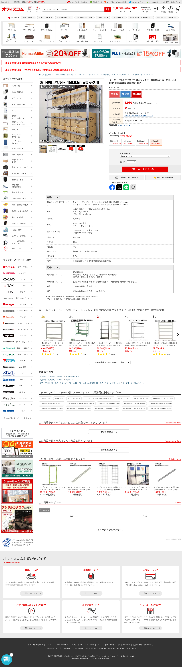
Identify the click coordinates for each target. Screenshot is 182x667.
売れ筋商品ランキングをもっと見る (109, 362)
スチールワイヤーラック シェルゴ (52, 403)
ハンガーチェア (119, 18)
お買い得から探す (153, 41)
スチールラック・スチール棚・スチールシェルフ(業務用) (76, 383)
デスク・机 (11, 30)
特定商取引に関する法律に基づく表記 (112, 648)
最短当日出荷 (97, 2)
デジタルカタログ (124, 645)
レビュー (100, 645)
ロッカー (15, 111)
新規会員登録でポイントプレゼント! (146, 9)
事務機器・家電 (153, 30)
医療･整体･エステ (18, 192)
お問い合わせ (176, 2)
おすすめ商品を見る (109, 432)
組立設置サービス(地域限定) (117, 2)
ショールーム (50, 645)
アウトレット (17, 249)
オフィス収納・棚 (46, 383)
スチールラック (45, 398)
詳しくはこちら (31, 593)
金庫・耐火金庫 (82, 41)
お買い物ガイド (110, 645)
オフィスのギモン (63, 645)
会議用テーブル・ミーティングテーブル (20, 123)
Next (178, 334)
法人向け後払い (137, 2)
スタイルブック (77, 645)
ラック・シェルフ (99, 30)
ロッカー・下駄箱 (117, 30)
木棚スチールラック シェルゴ (163, 398)
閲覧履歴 (170, 12)
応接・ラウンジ (64, 41)
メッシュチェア (28, 18)
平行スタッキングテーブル (166, 18)
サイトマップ (131, 648)
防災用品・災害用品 (47, 376)
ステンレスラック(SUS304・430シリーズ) (99, 398)
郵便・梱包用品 (17, 217)
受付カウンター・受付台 (18, 161)
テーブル (64, 30)
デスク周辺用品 (47, 30)
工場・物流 (170, 30)
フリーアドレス (29, 30)
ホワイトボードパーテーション (141, 18)
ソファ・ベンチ (29, 41)
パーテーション (135, 30)
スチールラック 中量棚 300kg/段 (160, 408)
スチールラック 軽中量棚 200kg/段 (107, 408)
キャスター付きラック (141, 398)
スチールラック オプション (110, 383)
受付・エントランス (46, 41)
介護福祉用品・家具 (19, 198)
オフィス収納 (82, 30)
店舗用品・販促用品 (19, 224)
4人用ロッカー (103, 18)
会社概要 (165, 2)
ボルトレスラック (123, 398)
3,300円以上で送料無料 (78, 2)
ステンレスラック (74, 398)
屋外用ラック (59, 398)
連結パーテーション (64, 18)
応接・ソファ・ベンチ (20, 167)
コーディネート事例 (170, 43)
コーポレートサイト (52, 648)
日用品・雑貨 (16, 230)
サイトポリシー (91, 648)
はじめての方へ (154, 2)
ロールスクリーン (45, 18)
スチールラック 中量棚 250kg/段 (134, 408)
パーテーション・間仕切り (18, 142)
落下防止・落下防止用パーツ (133, 383)
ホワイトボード (100, 41)
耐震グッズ (70, 380)
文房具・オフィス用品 (20, 211)
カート (178, 12)
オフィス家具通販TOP (35, 645)
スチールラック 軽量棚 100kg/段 (160, 403)
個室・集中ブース (135, 41)
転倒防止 (60, 376)
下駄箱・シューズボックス (18, 117)
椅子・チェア (11, 41)
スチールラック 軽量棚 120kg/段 (51, 408)
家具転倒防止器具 (72, 376)
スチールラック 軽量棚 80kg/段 (134, 403)
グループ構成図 (78, 648)
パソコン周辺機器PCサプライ (18, 242)
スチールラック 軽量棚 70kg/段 (109, 403)
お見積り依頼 (137, 645)
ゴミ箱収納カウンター (84, 18)
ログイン (156, 12)
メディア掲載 (89, 645)
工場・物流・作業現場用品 (16, 186)
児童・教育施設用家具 (20, 205)
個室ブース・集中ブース (16, 136)
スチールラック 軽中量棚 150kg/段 (79, 408)
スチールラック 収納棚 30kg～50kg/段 (80, 403)
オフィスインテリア (117, 41)
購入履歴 (163, 12)
